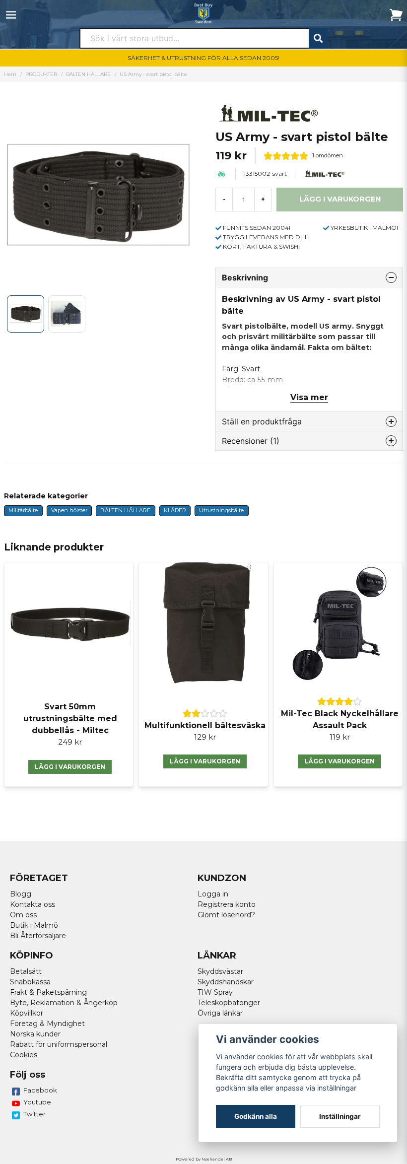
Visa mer (309, 397)
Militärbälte (23, 510)
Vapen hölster (69, 510)
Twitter (34, 1114)
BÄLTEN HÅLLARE (88, 74)
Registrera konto (227, 904)
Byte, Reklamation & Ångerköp (64, 1002)
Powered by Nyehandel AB (204, 1159)
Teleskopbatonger (229, 1002)
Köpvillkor (26, 1013)
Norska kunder (35, 1033)
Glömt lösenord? (226, 914)
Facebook (40, 1090)
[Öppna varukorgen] (396, 15)
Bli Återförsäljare (38, 935)
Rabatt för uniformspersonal (58, 1044)
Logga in (213, 894)
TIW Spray (215, 992)
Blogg (20, 894)
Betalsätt (26, 971)
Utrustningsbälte (221, 510)
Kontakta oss (32, 904)
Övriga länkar (220, 1013)
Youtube (37, 1102)
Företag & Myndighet (47, 1023)
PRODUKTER (41, 74)
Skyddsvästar (220, 971)
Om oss (23, 914)
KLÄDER (175, 510)
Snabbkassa (30, 981)
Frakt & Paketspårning (48, 992)
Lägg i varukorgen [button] (70, 766)
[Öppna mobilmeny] (11, 15)
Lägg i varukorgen (205, 761)
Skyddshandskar (226, 981)
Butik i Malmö (34, 925)
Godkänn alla (255, 1116)
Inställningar (340, 1116)
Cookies (23, 1054)
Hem (10, 74)
